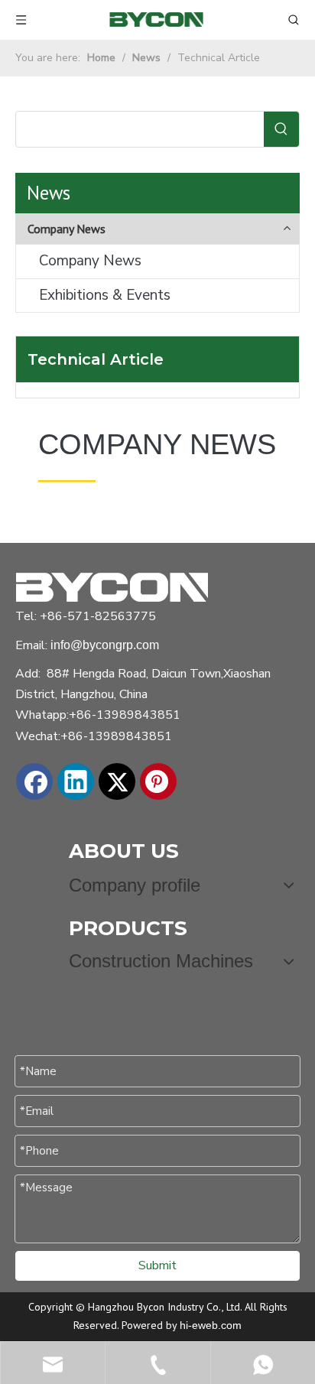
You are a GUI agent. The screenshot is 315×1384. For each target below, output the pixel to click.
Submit (157, 1265)
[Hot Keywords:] (281, 129)
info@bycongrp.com (104, 644)
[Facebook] (34, 781)
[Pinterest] (158, 781)
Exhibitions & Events (104, 295)
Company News (90, 261)
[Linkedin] (75, 781)
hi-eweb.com (211, 1325)
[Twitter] (117, 781)
